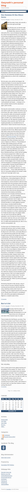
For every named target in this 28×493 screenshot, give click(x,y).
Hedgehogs (4, 482)
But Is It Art (5, 303)
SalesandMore (5, 484)
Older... (3, 426)
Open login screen (5, 457)
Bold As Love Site (5, 474)
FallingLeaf (4, 481)
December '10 (12, 411)
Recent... (3, 425)
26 (21, 407)
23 (13, 407)
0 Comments (3, 299)
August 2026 (4, 419)
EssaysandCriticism (6, 477)
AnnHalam (4, 479)
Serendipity (8, 489)
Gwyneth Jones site (6, 472)
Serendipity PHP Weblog (7, 465)
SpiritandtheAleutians (6, 475)
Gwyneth (7, 19)
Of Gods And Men (11, 136)
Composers (7, 435)
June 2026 (4, 423)
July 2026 (3, 421)
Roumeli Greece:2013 (9, 437)
